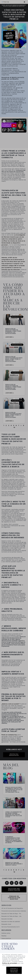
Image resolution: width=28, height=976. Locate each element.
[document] (14, 488)
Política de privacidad (9, 963)
